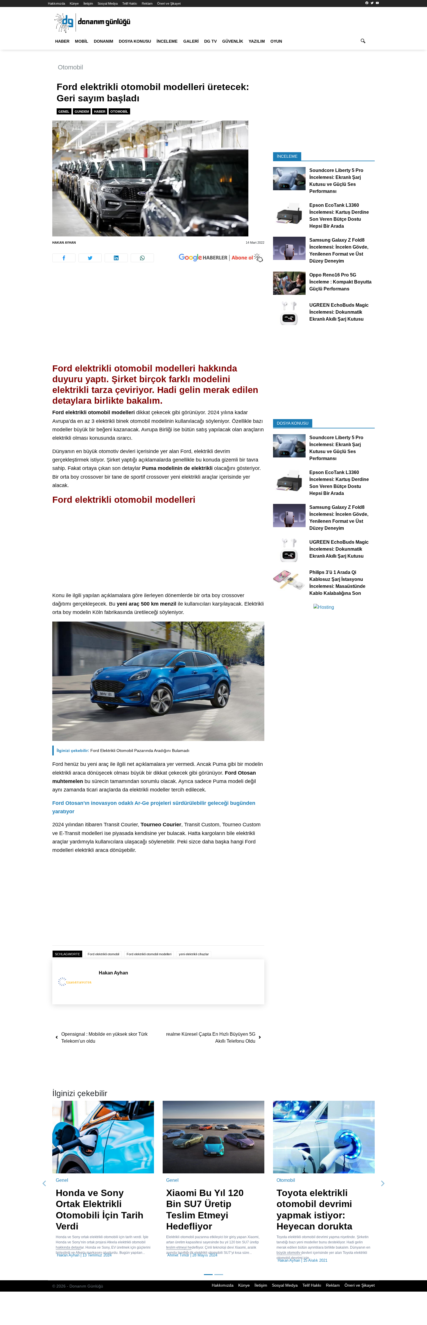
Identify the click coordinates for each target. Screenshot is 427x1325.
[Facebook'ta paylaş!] (64, 258)
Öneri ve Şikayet (169, 3)
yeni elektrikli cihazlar (194, 954)
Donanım (103, 41)
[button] (44, 1183)
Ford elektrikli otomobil (103, 954)
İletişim (88, 3)
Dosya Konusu (135, 41)
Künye (74, 3)
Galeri (191, 41)
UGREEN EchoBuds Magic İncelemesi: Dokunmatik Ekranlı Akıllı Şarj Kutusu (339, 312)
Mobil (81, 41)
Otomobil (70, 67)
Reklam (147, 3)
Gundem (82, 111)
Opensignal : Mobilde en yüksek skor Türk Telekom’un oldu (104, 1038)
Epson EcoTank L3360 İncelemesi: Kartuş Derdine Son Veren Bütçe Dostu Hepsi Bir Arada (339, 216)
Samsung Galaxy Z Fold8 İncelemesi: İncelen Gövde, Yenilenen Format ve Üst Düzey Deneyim (338, 250)
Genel (63, 111)
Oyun (276, 41)
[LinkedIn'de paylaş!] (116, 258)
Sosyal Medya (108, 3)
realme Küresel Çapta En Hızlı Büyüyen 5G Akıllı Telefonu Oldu (210, 1038)
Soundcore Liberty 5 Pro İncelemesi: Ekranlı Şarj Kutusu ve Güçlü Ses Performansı (336, 181)
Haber (62, 41)
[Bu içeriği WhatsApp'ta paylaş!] (142, 258)
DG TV (210, 41)
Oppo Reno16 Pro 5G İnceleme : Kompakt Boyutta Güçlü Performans (340, 281)
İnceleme (167, 41)
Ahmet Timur (178, 1255)
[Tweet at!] (90, 258)
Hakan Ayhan (64, 242)
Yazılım (257, 41)
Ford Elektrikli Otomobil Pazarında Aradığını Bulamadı (123, 750)
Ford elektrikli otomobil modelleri (149, 954)
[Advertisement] (404, 104)
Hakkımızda (56, 3)
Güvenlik (232, 41)
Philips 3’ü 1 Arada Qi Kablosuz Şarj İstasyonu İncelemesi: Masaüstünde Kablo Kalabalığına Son (337, 582)
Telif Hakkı (129, 3)
